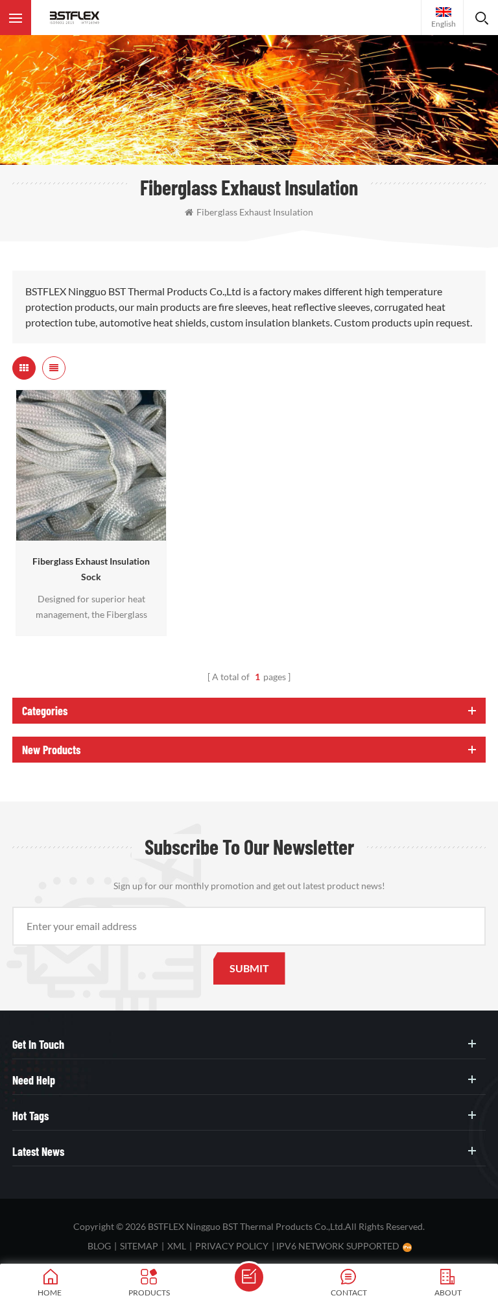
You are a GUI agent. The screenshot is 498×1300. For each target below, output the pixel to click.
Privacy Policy (231, 1245)
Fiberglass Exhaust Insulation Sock (91, 569)
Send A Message (249, 1277)
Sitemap (139, 1245)
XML (176, 1245)
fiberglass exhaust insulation (254, 211)
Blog (99, 1245)
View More (88, 534)
